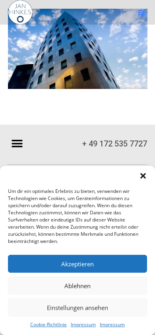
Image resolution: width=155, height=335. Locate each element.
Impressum (83, 324)
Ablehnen (77, 286)
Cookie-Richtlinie (48, 324)
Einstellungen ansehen (77, 308)
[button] (143, 176)
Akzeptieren (77, 264)
